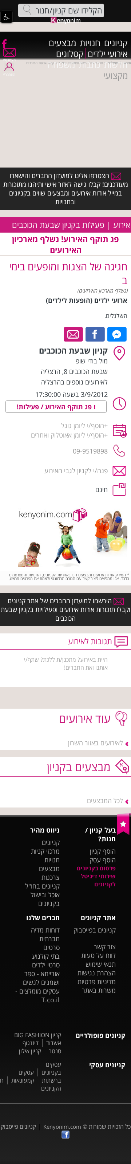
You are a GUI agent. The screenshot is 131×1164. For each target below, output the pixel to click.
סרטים (51, 947)
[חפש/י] (27, 9)
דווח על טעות (98, 955)
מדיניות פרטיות (97, 981)
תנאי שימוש (101, 964)
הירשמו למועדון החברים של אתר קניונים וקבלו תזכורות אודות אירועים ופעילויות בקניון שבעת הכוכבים (65, 609)
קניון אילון (30, 1051)
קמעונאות (22, 1080)
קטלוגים (70, 53)
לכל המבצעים (105, 800)
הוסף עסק (103, 859)
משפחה (61, 64)
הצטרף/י (9, 60)
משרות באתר (99, 990)
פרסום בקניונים (96, 868)
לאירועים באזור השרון (95, 742)
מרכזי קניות (45, 851)
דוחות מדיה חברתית (45, 934)
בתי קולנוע (46, 956)
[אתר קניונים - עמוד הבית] (124, 833)
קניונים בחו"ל (42, 886)
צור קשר (105, 946)
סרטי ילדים (46, 964)
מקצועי (115, 75)
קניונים (116, 42)
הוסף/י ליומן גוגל (82, 425)
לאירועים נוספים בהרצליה (74, 382)
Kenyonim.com (62, 1126)
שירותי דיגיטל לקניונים (98, 880)
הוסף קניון (103, 851)
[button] (6, 17)
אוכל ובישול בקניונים (45, 899)
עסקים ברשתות (40, 1076)
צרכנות (50, 877)
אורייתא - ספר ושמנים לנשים (41, 978)
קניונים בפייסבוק (95, 930)
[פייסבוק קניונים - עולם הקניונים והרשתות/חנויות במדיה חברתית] (3, 43)
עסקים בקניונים (51, 1068)
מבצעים (62, 42)
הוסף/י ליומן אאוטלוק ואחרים (67, 435)
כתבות (89, 64)
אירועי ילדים (108, 53)
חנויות (90, 42)
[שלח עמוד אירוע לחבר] (74, 333)
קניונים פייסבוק (18, 1127)
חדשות (116, 64)
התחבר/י (9, 74)
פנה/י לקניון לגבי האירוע (76, 470)
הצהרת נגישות (97, 972)
